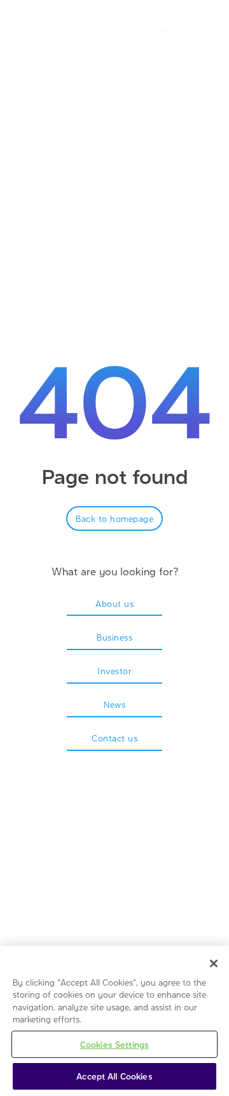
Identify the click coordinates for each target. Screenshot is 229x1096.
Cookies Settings (114, 1044)
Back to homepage (114, 518)
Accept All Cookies (114, 1076)
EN (164, 28)
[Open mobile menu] (119, 28)
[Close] (214, 963)
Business (114, 637)
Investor (114, 671)
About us (114, 603)
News (114, 704)
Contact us (114, 738)
